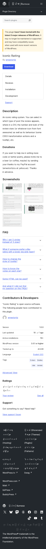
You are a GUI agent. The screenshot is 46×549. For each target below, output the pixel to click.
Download (8, 67)
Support (9, 102)
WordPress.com (11, 481)
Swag (28, 472)
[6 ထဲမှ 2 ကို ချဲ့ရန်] (18, 198)
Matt (6, 485)
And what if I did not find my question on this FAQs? (15, 287)
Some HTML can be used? (15, 279)
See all (40, 395)
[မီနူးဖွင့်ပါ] (42, 4)
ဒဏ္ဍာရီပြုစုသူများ (11, 468)
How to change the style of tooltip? (12, 260)
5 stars (32, 360)
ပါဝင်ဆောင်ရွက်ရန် (33, 459)
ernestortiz (11, 59)
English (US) (38, 354)
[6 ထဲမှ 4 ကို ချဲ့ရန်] (40, 187)
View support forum (12, 414)
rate (33, 365)
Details (8, 76)
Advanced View (10, 372)
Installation (10, 89)
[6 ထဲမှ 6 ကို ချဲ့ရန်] (40, 208)
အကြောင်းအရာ (8, 430)
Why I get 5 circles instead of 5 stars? (11, 241)
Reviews (9, 83)
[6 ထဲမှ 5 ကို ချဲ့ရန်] (40, 198)
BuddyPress (9, 494)
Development (11, 96)
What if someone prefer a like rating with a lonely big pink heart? (19, 250)
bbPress (8, 490)
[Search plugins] (29, 20)
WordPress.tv (10, 472)
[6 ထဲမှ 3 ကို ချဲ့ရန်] (18, 216)
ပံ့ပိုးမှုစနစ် (9, 464)
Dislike (39, 360)
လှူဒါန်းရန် (30, 468)
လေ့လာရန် (7, 459)
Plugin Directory (9, 11)
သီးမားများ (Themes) (32, 434)
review (39, 365)
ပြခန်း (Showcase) (33, 430)
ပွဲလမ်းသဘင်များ (31, 464)
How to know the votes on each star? (12, 269)
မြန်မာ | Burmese (17, 506)
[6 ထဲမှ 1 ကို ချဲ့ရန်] (18, 187)
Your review (8, 395)
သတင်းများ (7, 434)
